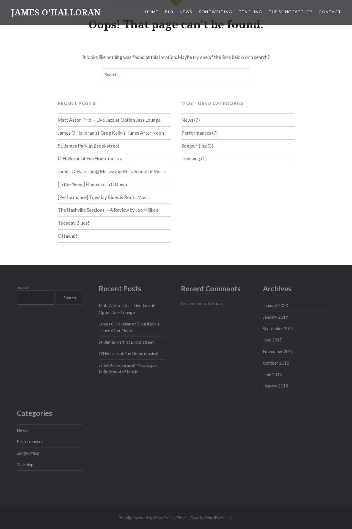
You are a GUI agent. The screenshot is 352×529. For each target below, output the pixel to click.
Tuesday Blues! (73, 223)
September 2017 (278, 328)
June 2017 (272, 339)
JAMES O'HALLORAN (56, 12)
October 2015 (276, 362)
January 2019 (275, 316)
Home (151, 11)
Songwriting (215, 11)
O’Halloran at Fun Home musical (90, 158)
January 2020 (275, 305)
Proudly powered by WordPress (146, 517)
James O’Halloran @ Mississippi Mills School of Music (112, 171)
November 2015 (278, 351)
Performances (196, 133)
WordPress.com (219, 517)
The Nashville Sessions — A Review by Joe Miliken (108, 210)
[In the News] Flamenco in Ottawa (92, 184)
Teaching (250, 11)
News (186, 11)
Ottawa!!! (68, 236)
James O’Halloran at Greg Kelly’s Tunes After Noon (111, 133)
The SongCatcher (290, 11)
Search (23, 287)
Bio (169, 11)
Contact (330, 11)
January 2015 (275, 385)
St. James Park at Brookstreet (89, 146)
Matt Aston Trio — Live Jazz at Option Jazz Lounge (109, 120)
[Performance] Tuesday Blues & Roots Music (104, 197)
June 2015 (272, 374)
